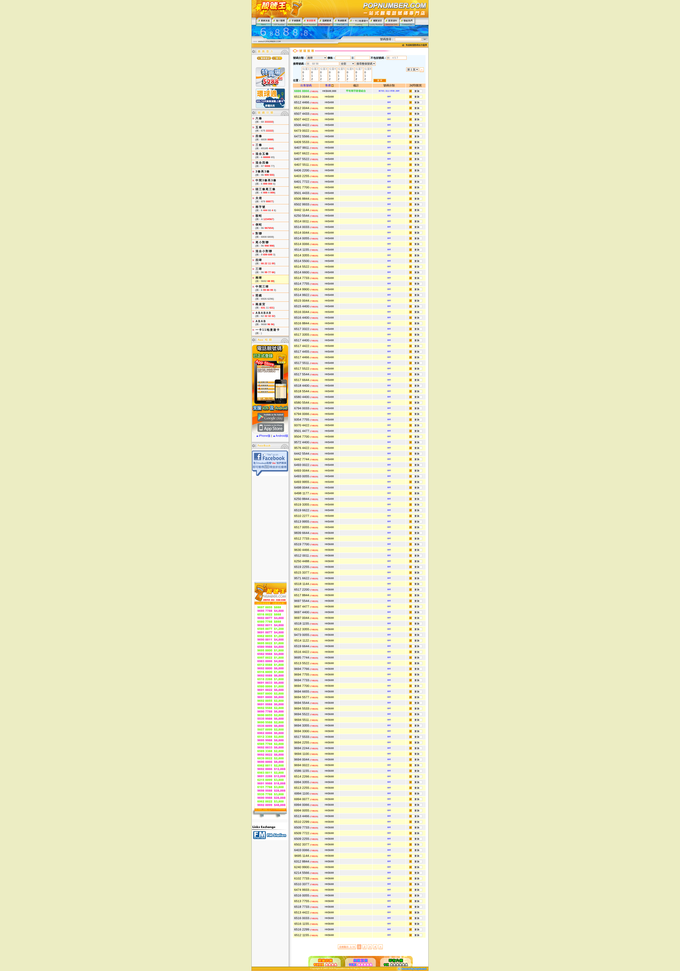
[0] (306, 72)
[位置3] (323, 69)
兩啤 (398, 91)
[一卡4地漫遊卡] (358, 21)
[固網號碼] (325, 21)
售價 (328, 85)
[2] (306, 79)
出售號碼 (306, 85)
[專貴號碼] (310, 21)
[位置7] (359, 69)
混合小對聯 (390, 91)
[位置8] (368, 69)
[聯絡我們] (407, 21)
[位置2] (314, 69)
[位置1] (306, 69)
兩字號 (381, 91)
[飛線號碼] (340, 21)
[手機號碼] (294, 21)
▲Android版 (280, 435)
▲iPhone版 (263, 435)
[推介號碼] (279, 21)
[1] (306, 76)
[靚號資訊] (376, 21)
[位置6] (350, 69)
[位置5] (341, 69)
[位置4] (332, 69)
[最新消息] (263, 21)
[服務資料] (392, 21)
